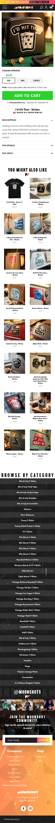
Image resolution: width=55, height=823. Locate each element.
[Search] (41, 7)
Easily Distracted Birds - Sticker (14, 310)
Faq (40, 760)
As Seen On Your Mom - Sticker (14, 275)
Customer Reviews (14, 756)
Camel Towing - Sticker (14, 345)
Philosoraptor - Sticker (14, 455)
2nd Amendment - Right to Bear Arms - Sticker (40, 419)
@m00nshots (27, 692)
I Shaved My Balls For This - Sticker (15, 239)
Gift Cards (14, 760)
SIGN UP (43, 740)
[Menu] (5, 7)
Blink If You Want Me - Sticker (40, 456)
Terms (14, 768)
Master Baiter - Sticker (40, 309)
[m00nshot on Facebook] (23, 808)
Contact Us (40, 756)
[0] (50, 7)
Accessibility (14, 777)
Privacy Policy (14, 772)
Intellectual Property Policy (14, 785)
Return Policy (15, 764)
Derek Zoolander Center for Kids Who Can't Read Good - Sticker (40, 381)
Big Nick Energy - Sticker (14, 418)
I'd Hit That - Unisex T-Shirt (14, 204)
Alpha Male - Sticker (40, 345)
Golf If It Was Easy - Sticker (40, 275)
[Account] (46, 9)
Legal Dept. (14, 781)
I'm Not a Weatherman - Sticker (40, 204)
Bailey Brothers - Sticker (14, 379)
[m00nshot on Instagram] (5, 704)
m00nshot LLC (15, 819)
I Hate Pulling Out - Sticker (40, 239)
